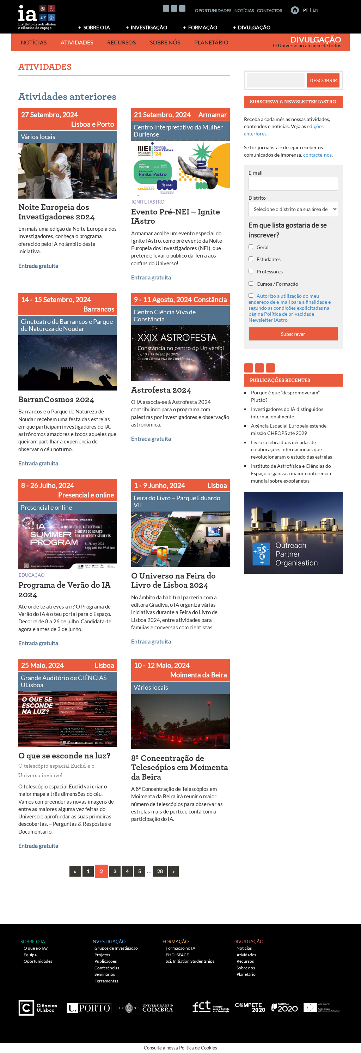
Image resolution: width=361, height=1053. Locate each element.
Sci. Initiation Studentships (190, 961)
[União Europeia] (320, 1005)
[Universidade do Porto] (88, 1005)
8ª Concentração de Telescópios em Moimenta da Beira (179, 767)
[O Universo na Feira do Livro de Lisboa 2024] (180, 540)
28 (160, 871)
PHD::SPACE (177, 954)
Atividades (77, 42)
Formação (202, 27)
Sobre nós (165, 42)
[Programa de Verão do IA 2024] (67, 543)
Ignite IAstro (147, 201)
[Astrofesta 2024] (180, 354)
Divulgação (254, 27)
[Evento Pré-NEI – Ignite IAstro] (180, 169)
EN (315, 10)
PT (305, 10)
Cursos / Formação (277, 284)
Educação (31, 574)
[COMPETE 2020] (251, 1005)
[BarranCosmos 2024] (67, 364)
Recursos (121, 42)
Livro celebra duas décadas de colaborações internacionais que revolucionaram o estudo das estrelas (291, 449)
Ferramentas (106, 981)
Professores (269, 271)
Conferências (106, 967)
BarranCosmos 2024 (56, 399)
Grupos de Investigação (116, 948)
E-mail (256, 173)
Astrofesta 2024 (161, 390)
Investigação (149, 27)
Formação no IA (180, 948)
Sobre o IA (97, 27)
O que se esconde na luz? (64, 765)
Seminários (104, 974)
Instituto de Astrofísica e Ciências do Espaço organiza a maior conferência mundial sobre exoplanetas (291, 473)
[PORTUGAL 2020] (284, 1005)
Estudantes (268, 259)
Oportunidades (213, 10)
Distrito (257, 198)
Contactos (269, 10)
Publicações (105, 961)
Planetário (211, 42)
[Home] (295, 10)
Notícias (244, 10)
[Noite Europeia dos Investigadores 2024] (67, 172)
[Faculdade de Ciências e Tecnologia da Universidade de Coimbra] (145, 1005)
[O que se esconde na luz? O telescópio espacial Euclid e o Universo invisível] (67, 720)
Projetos (102, 954)
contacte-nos (317, 155)
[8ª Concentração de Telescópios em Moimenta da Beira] (180, 723)
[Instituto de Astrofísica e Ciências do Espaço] (37, 15)
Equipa (30, 954)
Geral (262, 247)
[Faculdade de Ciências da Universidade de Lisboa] (39, 1005)
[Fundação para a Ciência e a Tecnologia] (210, 1005)
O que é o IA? (36, 948)
